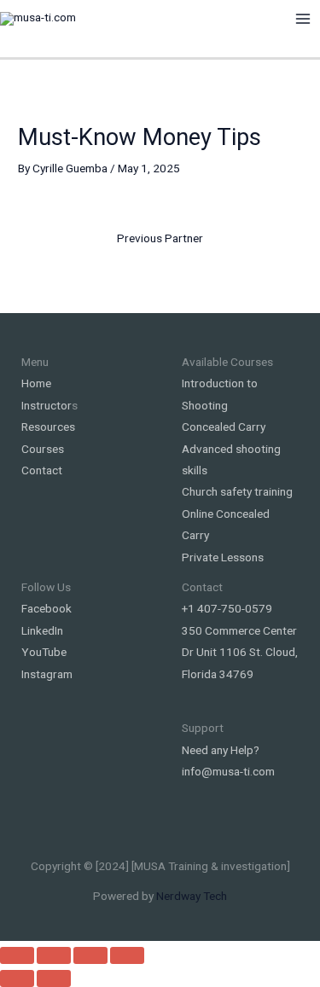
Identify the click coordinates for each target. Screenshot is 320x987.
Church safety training (237, 491)
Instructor (46, 405)
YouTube (44, 652)
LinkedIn (42, 630)
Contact (41, 470)
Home (36, 383)
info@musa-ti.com (228, 771)
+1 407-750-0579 (227, 608)
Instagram (47, 674)
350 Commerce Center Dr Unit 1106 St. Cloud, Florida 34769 (240, 652)
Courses (42, 449)
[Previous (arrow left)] (17, 978)
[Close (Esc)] (127, 955)
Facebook (46, 608)
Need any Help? (220, 750)
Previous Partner (160, 238)
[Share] (90, 955)
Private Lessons (223, 557)
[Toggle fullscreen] (54, 955)
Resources (48, 426)
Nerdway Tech (191, 896)
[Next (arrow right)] (54, 978)
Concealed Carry (223, 426)
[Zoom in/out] (17, 955)
